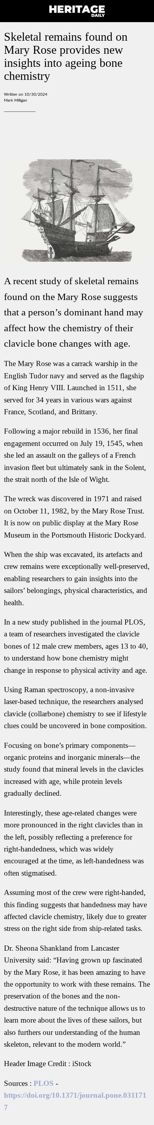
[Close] (11, 11)
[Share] (121, 135)
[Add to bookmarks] (140, 135)
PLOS (44, 1083)
